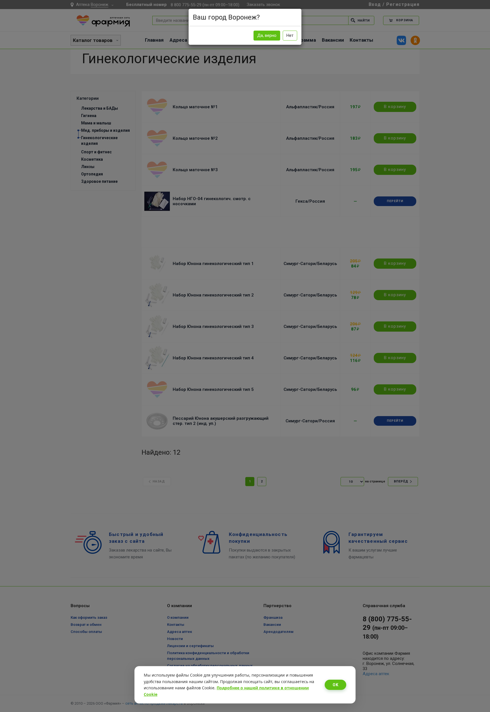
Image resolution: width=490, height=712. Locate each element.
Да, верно (266, 35)
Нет (289, 35)
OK (335, 685)
